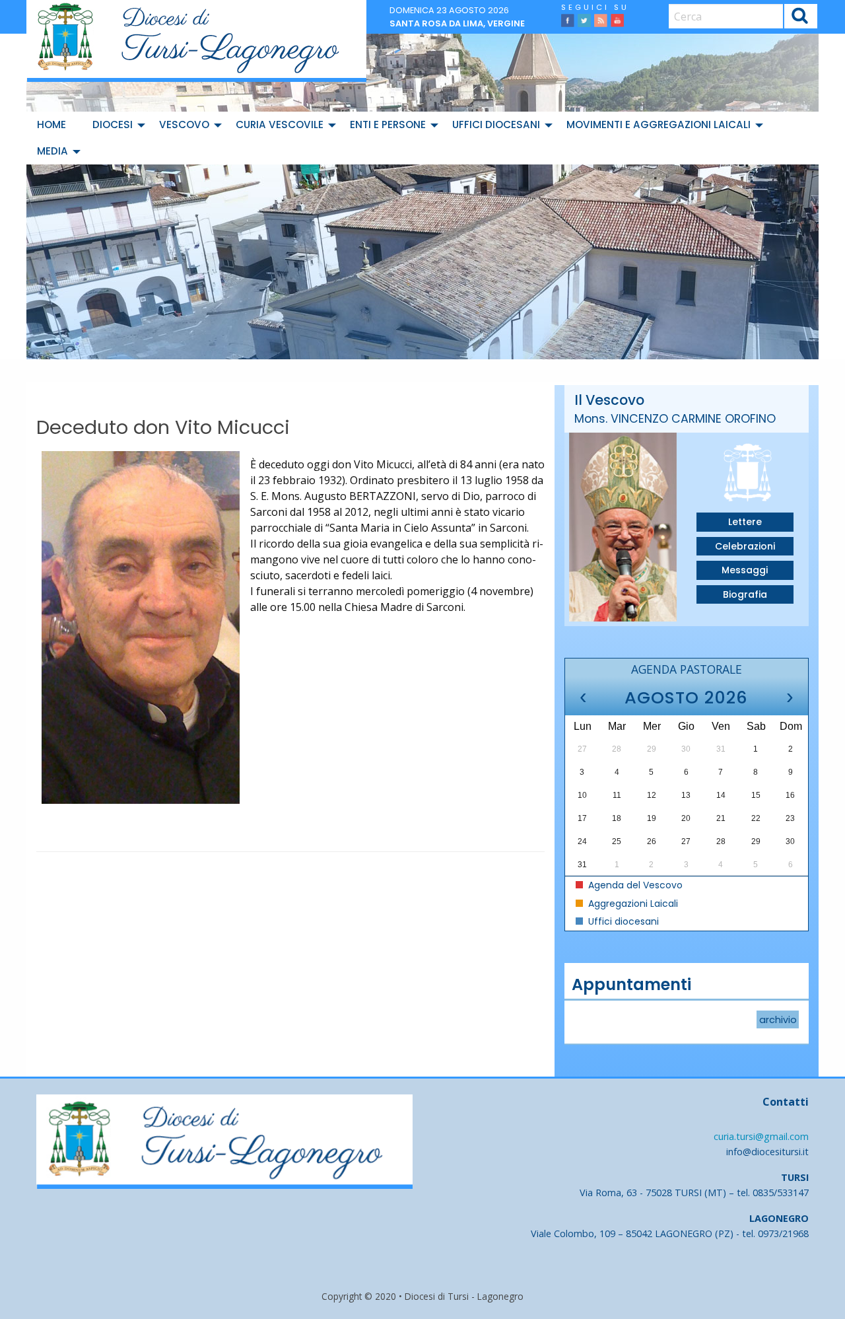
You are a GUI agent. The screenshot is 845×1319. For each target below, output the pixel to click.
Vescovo (184, 124)
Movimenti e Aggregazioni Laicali (658, 124)
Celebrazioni (745, 546)
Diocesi (112, 124)
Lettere (745, 521)
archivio (778, 1019)
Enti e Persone (388, 124)
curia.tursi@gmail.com (761, 1136)
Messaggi (745, 570)
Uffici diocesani (496, 124)
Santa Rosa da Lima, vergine (457, 23)
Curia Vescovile (279, 124)
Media (52, 151)
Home (51, 124)
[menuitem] (54, 125)
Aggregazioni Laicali (632, 903)
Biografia (745, 594)
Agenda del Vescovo (634, 885)
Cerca (800, 18)
